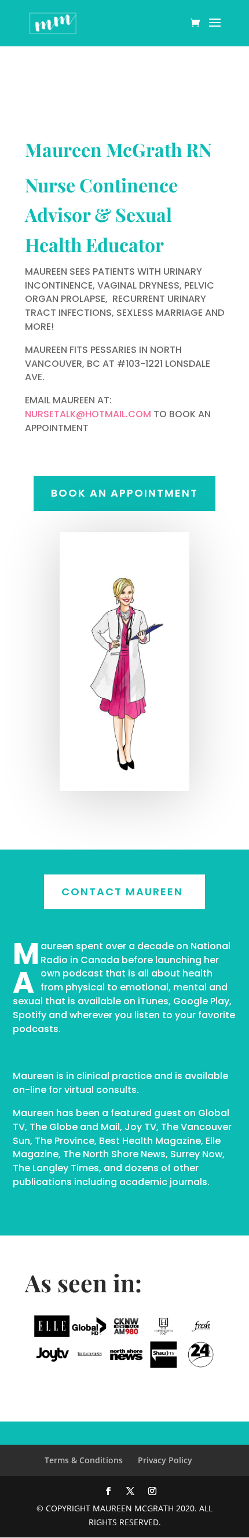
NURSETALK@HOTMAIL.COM (88, 414)
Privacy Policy (165, 1460)
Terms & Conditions (84, 1460)
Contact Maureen (122, 891)
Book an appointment (124, 493)
